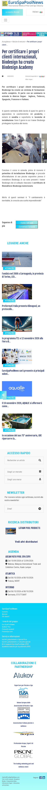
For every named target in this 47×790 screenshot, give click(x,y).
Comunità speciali (8, 629)
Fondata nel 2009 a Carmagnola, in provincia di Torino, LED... (22, 275)
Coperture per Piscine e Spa (23, 685)
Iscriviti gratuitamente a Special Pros (14, 639)
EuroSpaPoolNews (8, 624)
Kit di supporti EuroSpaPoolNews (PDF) (15, 644)
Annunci (4, 614)
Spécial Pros (6, 627)
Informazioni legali (7, 783)
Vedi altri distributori (26, 541)
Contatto (5, 612)
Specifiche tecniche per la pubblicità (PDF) (16, 646)
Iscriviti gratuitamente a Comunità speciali (16, 642)
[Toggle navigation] (5, 20)
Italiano (36, 12)
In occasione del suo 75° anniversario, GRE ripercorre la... (22, 437)
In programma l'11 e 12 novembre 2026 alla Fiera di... (22, 340)
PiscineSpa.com (7, 631)
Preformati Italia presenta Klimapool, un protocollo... (21, 308)
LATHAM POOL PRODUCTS (29, 528)
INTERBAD (9, 587)
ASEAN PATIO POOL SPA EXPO (17, 556)
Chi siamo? (5, 616)
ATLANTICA (10, 573)
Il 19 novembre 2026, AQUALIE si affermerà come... (22, 405)
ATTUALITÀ (9, 268)
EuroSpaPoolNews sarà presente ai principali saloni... (23, 372)
